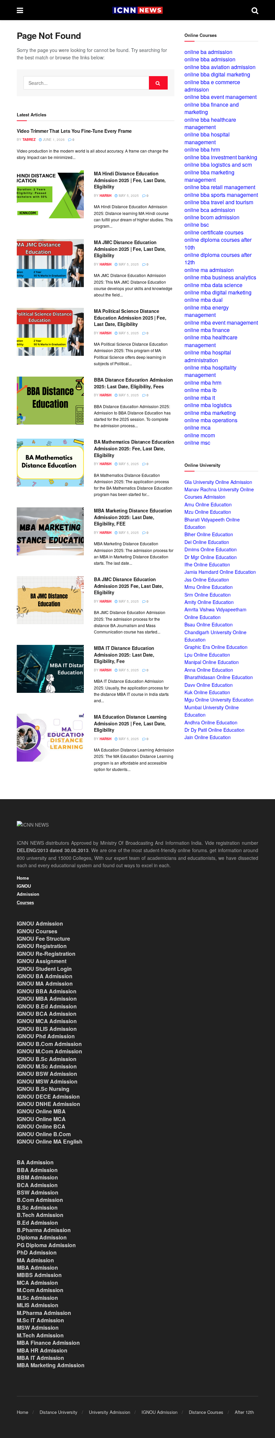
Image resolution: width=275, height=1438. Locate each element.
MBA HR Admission (42, 1350)
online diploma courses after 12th (218, 258)
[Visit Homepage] (137, 10)
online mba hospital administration (207, 356)
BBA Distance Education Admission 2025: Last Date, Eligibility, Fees (133, 383)
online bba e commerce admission (212, 85)
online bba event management (220, 97)
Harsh (105, 195)
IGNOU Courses (37, 931)
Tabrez (29, 139)
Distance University (58, 1412)
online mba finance (207, 330)
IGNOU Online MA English (49, 1141)
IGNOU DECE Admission (48, 1096)
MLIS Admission (37, 1305)
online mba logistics (208, 405)
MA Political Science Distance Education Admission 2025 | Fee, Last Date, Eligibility (130, 317)
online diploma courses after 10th (218, 243)
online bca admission (209, 210)
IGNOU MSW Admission (47, 1081)
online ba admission (208, 52)
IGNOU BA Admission (44, 976)
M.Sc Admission (37, 1298)
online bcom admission (211, 217)
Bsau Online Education (208, 624)
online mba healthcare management (210, 340)
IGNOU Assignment (41, 961)
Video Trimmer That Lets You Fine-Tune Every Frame (74, 130)
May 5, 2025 (128, 195)
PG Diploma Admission (46, 1245)
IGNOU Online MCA (41, 1119)
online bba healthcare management (210, 123)
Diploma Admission (42, 1237)
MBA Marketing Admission (51, 1365)
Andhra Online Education (210, 722)
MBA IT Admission (40, 1358)
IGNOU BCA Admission (46, 1013)
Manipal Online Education (211, 662)
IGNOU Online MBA (41, 1111)
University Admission (109, 1412)
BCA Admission (37, 1185)
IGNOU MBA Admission (47, 998)
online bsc (196, 224)
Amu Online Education (208, 504)
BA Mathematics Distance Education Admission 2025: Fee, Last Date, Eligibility (134, 448)
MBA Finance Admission (48, 1342)
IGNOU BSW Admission (47, 1073)
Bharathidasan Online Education (218, 677)
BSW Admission (37, 1192)
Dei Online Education (206, 542)
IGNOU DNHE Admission (48, 1104)
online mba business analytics (220, 277)
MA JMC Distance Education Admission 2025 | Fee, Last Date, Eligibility (130, 249)
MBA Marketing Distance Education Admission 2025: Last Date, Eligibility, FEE (133, 517)
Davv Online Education (208, 684)
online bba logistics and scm (218, 164)
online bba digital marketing (217, 74)
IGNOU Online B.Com (44, 1134)
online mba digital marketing (218, 292)
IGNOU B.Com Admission (49, 1044)
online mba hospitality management (210, 371)
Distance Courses (206, 1412)
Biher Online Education (208, 534)
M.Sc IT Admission (40, 1320)
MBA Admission (37, 1267)
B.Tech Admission (40, 1215)
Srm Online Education (207, 594)
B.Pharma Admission (44, 1230)
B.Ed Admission (37, 1222)
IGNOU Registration (42, 946)
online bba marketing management (209, 175)
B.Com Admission (40, 1200)
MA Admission (35, 1260)
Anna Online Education (208, 669)
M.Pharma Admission (44, 1313)
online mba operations (210, 420)
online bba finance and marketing (211, 108)
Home (23, 878)
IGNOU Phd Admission (46, 1036)
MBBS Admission (39, 1275)
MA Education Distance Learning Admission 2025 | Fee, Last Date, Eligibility (130, 723)
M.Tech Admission (40, 1335)
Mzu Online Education (207, 511)
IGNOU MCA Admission (47, 1021)
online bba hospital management (207, 138)
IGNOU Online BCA (41, 1126)
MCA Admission (37, 1282)
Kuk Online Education (207, 692)
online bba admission (209, 59)
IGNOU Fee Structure (43, 938)
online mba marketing (210, 413)
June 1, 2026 (53, 139)
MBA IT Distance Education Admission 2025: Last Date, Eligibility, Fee (124, 654)
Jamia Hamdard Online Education (220, 571)
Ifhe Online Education (207, 564)
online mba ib (200, 390)
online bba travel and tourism (218, 202)
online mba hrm (202, 382)
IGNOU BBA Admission (46, 991)
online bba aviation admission (220, 67)
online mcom (199, 435)
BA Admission (35, 1162)
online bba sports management (221, 195)
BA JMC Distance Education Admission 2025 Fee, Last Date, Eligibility (128, 586)
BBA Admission (37, 1170)
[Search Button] (255, 10)
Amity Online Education (209, 602)
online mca (197, 427)
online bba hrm (202, 149)
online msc (197, 442)
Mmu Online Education (208, 587)
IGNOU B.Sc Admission (46, 1059)
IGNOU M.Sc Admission (47, 1066)
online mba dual (203, 299)
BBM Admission (37, 1177)
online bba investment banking (220, 157)
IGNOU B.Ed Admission (47, 1006)
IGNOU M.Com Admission (49, 1051)
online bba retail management (219, 187)
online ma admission (209, 270)
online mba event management (221, 322)
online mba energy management (206, 311)
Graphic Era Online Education (216, 647)
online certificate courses (213, 232)
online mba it (199, 397)
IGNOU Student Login (44, 969)
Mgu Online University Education (219, 699)
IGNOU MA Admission (45, 983)
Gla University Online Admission (218, 482)
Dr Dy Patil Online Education (214, 729)
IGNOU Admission (40, 923)
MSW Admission (38, 1327)
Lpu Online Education (207, 654)
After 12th (244, 1412)
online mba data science (213, 285)
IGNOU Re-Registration (46, 953)
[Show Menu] (20, 10)
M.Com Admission (40, 1290)
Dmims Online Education (210, 549)
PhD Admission (37, 1252)
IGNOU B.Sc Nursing (43, 1089)
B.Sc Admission (37, 1207)
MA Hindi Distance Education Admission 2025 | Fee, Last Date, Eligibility (130, 180)
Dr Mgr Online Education (210, 557)
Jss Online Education (206, 579)
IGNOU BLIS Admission (47, 1029)
